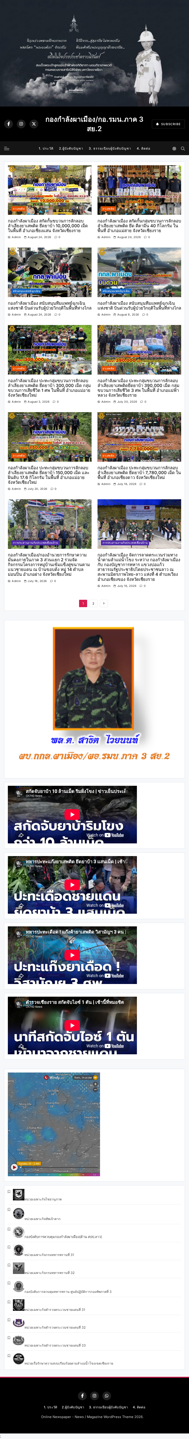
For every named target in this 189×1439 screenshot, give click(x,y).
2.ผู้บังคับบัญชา (71, 148)
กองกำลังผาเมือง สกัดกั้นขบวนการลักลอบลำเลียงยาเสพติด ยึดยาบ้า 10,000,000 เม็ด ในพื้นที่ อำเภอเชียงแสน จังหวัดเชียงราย (48, 225)
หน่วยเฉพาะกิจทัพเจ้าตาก (42, 1219)
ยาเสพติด (19, 208)
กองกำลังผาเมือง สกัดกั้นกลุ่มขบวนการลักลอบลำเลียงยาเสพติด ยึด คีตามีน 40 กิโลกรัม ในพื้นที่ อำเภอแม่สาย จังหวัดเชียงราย (139, 225)
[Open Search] (183, 149)
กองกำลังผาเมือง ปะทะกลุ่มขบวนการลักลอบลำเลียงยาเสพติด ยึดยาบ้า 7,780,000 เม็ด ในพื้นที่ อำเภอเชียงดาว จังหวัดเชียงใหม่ (139, 472)
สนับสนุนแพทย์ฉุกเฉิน (26, 291)
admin (16, 237)
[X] (34, 124)
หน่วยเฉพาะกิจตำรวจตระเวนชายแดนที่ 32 (55, 1327)
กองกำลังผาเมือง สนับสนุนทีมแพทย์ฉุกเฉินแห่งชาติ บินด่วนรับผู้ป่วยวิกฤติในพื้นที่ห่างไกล (50, 305)
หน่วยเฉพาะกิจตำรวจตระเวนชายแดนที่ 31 (54, 1310)
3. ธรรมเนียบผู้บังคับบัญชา (110, 148)
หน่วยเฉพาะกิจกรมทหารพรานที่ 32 (49, 1273)
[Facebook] (8, 124)
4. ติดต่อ (143, 148)
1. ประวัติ (46, 148)
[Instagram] (21, 124)
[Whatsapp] (106, 1396)
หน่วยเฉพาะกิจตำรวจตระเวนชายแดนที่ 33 (55, 1345)
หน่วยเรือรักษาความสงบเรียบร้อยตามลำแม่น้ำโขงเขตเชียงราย (68, 1363)
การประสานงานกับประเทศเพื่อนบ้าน (35, 542)
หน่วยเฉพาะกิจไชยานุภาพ (43, 1199)
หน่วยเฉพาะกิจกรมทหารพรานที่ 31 (49, 1255)
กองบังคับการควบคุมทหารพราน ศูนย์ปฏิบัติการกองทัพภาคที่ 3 (68, 1292)
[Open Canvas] (6, 148)
